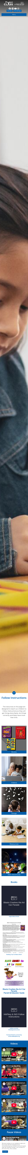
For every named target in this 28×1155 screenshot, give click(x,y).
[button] (10, 9)
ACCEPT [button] (5, 1151)
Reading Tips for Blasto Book (14, 954)
